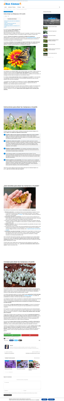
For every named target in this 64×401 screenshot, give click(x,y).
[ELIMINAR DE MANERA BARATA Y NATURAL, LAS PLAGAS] (45, 41)
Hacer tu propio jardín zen (52, 53)
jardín (13, 338)
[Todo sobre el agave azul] (45, 32)
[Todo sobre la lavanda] (45, 36)
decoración (7, 338)
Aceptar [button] (44, 399)
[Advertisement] (31, 25)
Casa (23, 7)
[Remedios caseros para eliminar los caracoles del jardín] (45, 50)
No (30, 335)
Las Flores (5, 11)
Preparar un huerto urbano (52, 26)
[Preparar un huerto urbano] (45, 27)
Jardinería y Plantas (11, 7)
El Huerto (19, 7)
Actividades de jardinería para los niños (33, 353)
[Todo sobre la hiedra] (45, 45)
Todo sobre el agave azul (52, 31)
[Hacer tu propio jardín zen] (45, 54)
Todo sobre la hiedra (51, 44)
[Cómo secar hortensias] (22, 364)
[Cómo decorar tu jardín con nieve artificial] (51, 19)
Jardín (5, 7)
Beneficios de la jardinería (9, 353)
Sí (12, 335)
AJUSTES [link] (37, 399)
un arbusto (20, 214)
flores (10, 338)
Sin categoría (10, 11)
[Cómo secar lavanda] (10, 364)
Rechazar (51, 399)
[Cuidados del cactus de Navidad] (34, 364)
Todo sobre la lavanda (52, 35)
